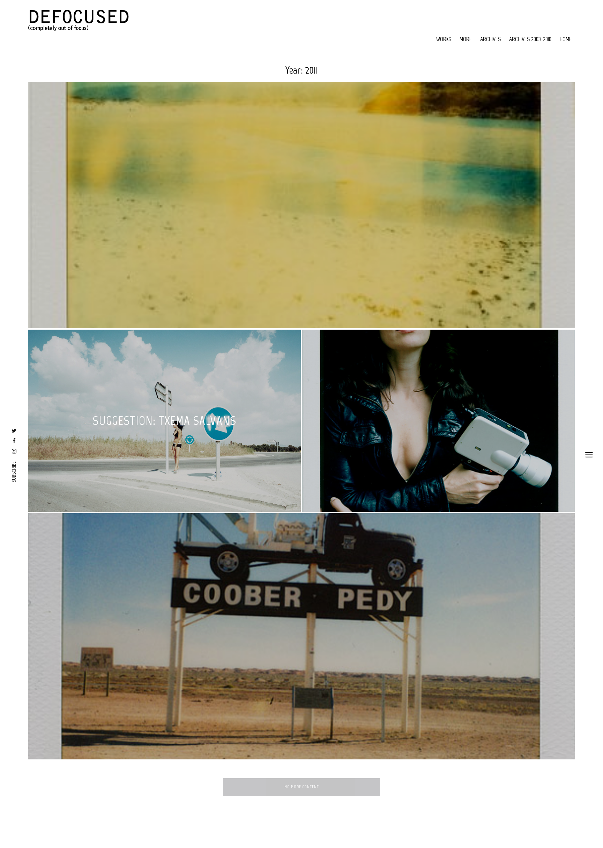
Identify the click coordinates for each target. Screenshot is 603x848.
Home (566, 39)
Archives (490, 39)
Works (443, 39)
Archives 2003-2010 (530, 39)
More (466, 39)
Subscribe (14, 471)
